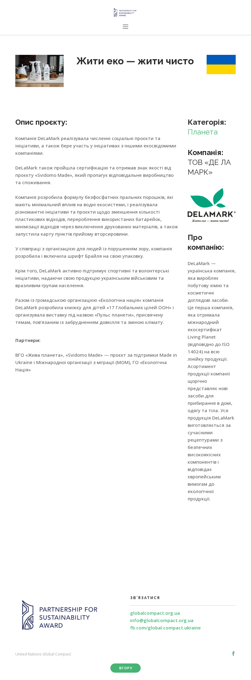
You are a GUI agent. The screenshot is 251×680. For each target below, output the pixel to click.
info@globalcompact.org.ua (161, 620)
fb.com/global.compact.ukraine (165, 628)
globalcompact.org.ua (155, 613)
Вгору (125, 668)
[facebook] (233, 654)
